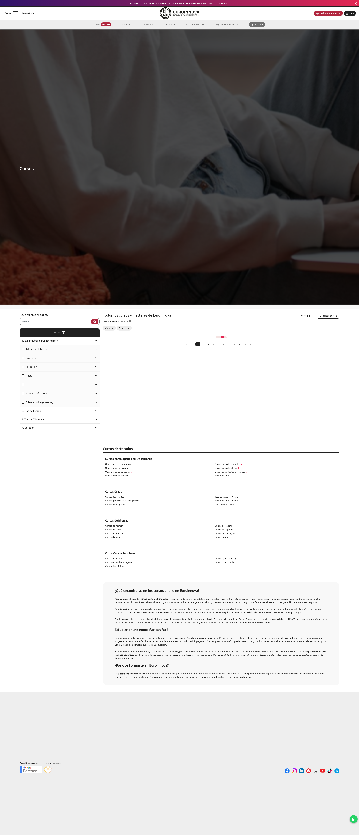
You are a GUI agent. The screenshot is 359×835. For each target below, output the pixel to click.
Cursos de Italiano (224, 525)
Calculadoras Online (225, 504)
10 (244, 344)
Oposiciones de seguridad (228, 464)
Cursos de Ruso (223, 537)
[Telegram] (336, 771)
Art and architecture (37, 349)
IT (27, 384)
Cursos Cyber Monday (226, 558)
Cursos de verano (114, 558)
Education (31, 366)
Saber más (222, 3)
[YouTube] (322, 771)
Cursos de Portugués (225, 533)
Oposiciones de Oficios (226, 468)
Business (31, 357)
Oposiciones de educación (118, 464)
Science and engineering (39, 402)
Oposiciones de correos (117, 475)
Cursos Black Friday (115, 566)
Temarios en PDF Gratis (227, 500)
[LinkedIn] (301, 771)
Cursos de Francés (114, 533)
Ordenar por (326, 315)
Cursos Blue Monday (225, 562)
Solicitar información (329, 13)
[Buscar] (94, 321)
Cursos (102, 24)
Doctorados (169, 24)
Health (29, 375)
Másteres (126, 24)
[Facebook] (287, 771)
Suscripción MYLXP (195, 24)
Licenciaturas (147, 24)
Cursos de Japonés (224, 529)
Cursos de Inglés (113, 537)
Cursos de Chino (113, 529)
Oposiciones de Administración (230, 472)
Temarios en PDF (223, 475)
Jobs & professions (36, 393)
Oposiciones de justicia (116, 468)
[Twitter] (315, 771)
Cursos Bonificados (115, 497)
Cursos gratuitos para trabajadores (122, 500)
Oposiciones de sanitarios (118, 472)
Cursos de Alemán (114, 525)
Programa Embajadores (226, 24)
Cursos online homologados (119, 562)
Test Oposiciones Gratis (227, 497)
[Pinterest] (308, 771)
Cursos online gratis (115, 504)
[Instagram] (294, 771)
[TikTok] (329, 771)
